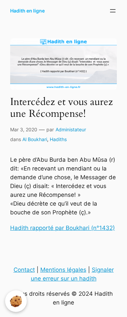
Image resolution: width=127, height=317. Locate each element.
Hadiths (58, 139)
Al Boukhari (34, 139)
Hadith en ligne (27, 11)
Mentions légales (63, 269)
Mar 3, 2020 (23, 129)
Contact (24, 269)
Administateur (71, 129)
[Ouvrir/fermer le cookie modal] (16, 301)
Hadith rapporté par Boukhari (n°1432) (62, 227)
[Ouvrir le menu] (113, 11)
